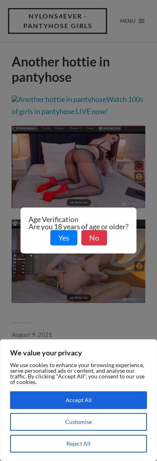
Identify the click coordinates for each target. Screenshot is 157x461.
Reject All (78, 443)
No (94, 237)
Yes (63, 237)
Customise (78, 421)
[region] (78, 400)
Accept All (79, 400)
